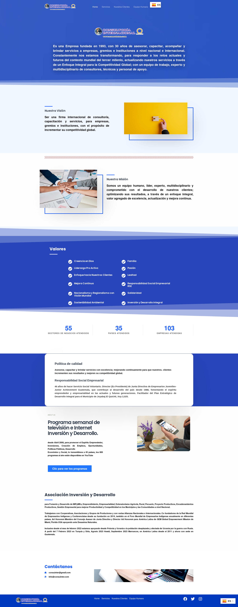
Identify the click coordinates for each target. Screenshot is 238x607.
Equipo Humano (141, 6)
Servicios (106, 6)
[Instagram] (200, 599)
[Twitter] (193, 599)
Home (95, 6)
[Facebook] (185, 599)
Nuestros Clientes (122, 6)
